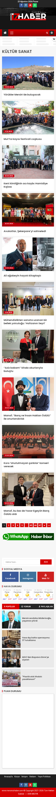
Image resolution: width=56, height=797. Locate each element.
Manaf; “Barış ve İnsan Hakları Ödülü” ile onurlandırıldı (27, 417)
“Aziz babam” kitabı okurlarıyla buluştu (23, 369)
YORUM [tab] (27, 606)
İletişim (24, 776)
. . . (26, 525)
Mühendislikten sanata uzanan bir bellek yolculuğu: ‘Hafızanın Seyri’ (25, 321)
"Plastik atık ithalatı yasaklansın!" (32, 678)
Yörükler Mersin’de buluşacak (22, 94)
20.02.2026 (9, 503)
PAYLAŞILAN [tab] (47, 606)
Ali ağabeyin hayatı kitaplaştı (22, 275)
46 (35, 525)
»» (49, 525)
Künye (17, 776)
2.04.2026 (8, 312)
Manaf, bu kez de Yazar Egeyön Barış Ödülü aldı (26, 512)
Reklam (32, 776)
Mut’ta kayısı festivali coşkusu (23, 139)
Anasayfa (8, 776)
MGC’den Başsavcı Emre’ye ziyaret (35, 658)
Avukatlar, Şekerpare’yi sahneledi (25, 231)
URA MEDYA (32, 794)
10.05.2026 (9, 268)
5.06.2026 (8, 131)
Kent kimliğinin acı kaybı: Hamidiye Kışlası (26, 185)
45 (31, 525)
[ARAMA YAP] (47, 32)
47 (40, 525)
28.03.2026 (9, 408)
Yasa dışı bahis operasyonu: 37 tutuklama (36, 639)
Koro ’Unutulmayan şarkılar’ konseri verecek (26, 464)
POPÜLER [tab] (10, 606)
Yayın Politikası (44, 776)
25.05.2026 (9, 176)
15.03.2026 (9, 455)
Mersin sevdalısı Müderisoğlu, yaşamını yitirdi (36, 619)
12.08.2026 (9, 87)
